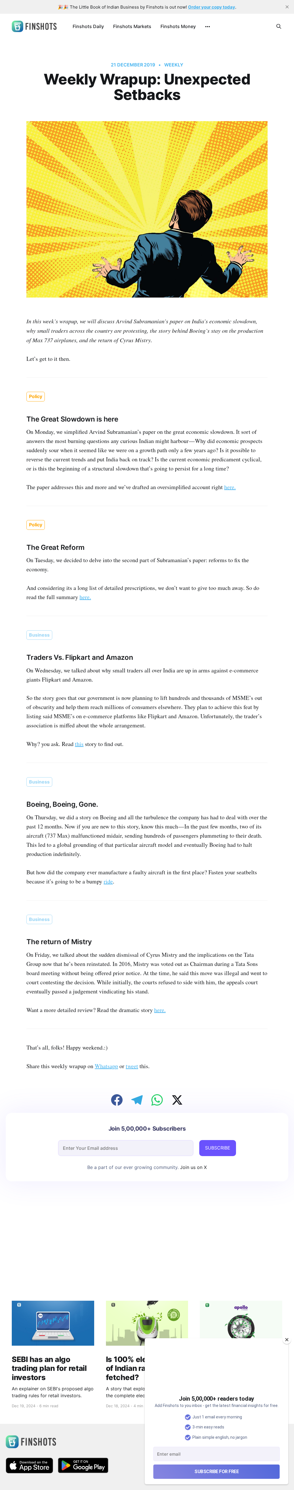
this (79, 744)
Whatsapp (106, 1066)
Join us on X (193, 1167)
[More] (207, 26)
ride (108, 881)
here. (230, 487)
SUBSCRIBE (217, 1148)
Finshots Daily (88, 26)
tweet (132, 1066)
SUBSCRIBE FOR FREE (216, 1471)
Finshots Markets (132, 26)
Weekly (173, 64)
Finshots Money (178, 26)
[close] (287, 6)
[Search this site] (278, 26)
